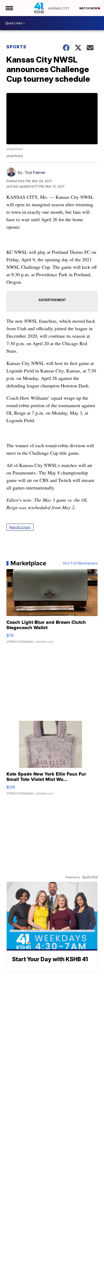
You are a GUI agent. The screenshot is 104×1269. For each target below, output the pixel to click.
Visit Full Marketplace (80, 563)
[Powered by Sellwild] (90, 877)
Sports (16, 46)
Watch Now (88, 8)
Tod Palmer (35, 172)
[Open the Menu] (9, 8)
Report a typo (20, 527)
